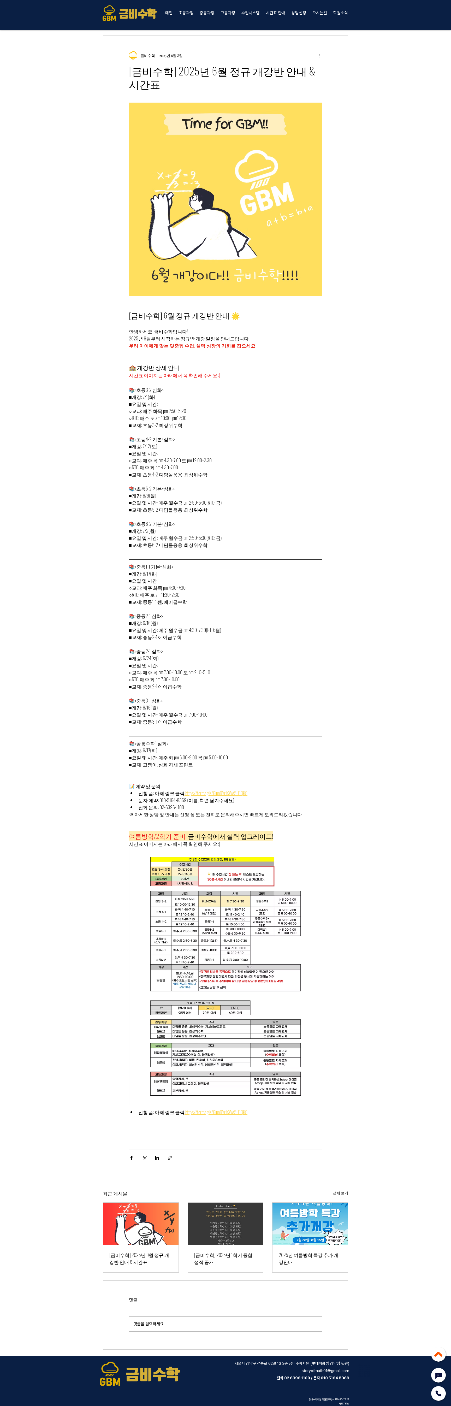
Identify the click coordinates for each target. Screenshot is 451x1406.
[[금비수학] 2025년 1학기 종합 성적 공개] (225, 1224)
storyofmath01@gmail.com (325, 1370)
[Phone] (438, 1393)
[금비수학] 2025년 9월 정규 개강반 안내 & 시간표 (139, 1258)
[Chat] (438, 1376)
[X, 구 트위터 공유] (144, 1157)
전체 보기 (340, 1192)
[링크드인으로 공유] (157, 1157)
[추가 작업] (319, 55)
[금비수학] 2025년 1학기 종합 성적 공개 (223, 1258)
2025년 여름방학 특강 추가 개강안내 (308, 1258)
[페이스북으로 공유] (131, 1157)
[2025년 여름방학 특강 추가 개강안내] (310, 1224)
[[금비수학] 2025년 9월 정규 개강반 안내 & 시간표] (141, 1224)
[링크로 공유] (169, 1157)
